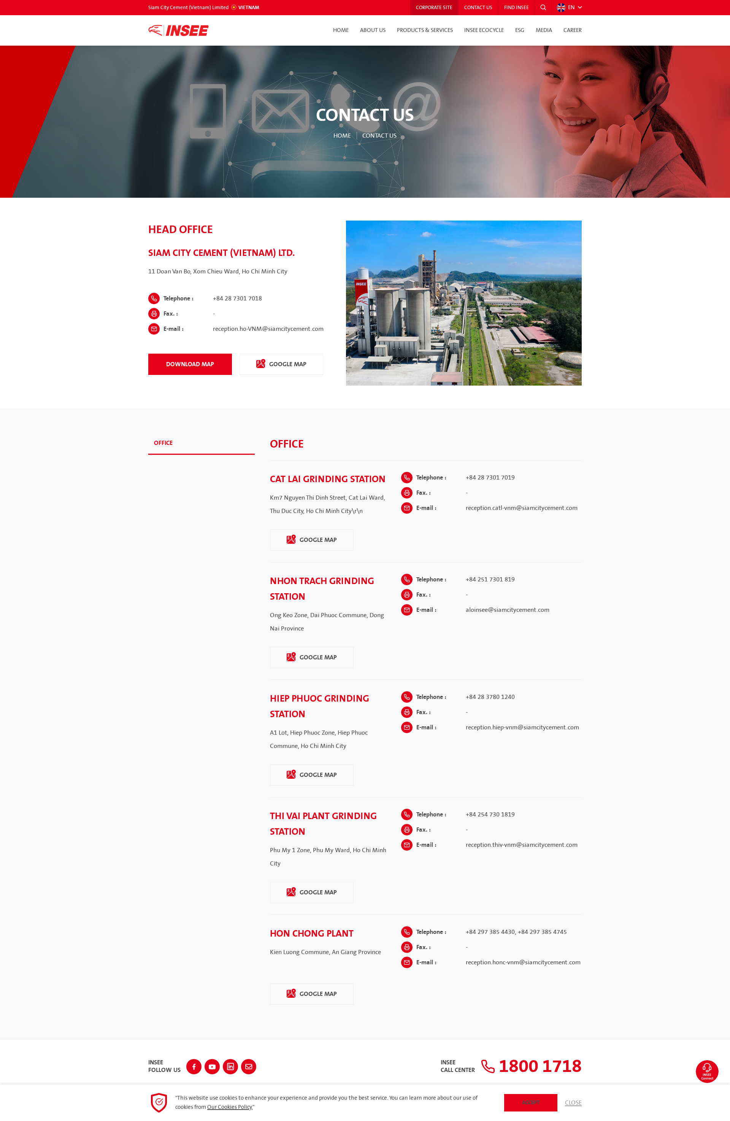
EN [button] (571, 7)
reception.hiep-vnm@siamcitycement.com (522, 727)
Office (163, 443)
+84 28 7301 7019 (490, 477)
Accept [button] (531, 1102)
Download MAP (190, 364)
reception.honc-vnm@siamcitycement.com (523, 962)
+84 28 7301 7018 (237, 298)
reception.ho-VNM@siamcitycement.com (268, 328)
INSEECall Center (458, 1066)
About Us (373, 30)
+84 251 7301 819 (490, 579)
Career (572, 30)
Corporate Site (434, 7)
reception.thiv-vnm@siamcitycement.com (522, 844)
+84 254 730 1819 (490, 814)
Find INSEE (516, 7)
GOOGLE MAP (287, 364)
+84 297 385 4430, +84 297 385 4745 (516, 932)
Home (341, 30)
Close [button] (573, 1102)
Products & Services (425, 30)
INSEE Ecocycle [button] (484, 30)
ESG (519, 30)
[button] (543, 7)
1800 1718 (538, 1067)
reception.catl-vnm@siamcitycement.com (522, 508)
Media (544, 30)
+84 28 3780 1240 (490, 697)
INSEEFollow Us (164, 1066)
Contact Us (478, 7)
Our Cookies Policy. (229, 1107)
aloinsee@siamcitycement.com (507, 609)
